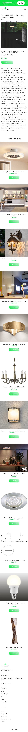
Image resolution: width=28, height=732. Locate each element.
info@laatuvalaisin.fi (6, 683)
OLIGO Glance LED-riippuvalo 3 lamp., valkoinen (14, 301)
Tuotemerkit (18, 51)
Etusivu (3, 20)
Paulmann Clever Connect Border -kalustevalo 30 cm (14, 215)
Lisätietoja (7, 62)
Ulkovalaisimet (4, 701)
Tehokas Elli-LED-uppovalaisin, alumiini (14, 518)
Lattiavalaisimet (5, 52)
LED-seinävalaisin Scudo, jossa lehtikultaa (14, 344)
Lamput (3, 691)
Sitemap (3, 721)
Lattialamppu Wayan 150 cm (14, 647)
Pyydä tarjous (21, 3)
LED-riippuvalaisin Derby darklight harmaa (14, 560)
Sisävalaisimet (11, 51)
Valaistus (18, 52)
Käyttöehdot (4, 716)
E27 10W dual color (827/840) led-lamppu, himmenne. (14, 604)
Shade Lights (12, 52)
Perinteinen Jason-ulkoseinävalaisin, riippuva (14, 258)
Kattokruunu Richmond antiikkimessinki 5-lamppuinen (14, 387)
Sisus (23, 51)
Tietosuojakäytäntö (6, 719)
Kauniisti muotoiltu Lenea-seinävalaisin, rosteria (14, 431)
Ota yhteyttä (4, 713)
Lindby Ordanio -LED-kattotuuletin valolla (14, 172)
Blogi (2, 711)
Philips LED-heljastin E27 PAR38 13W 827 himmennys (14, 474)
